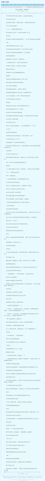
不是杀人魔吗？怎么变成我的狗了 (13, 476)
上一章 (19, 11)
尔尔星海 (7, 476)
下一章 (26, 11)
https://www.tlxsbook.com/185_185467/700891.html (23, 472)
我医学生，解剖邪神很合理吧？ (30, 476)
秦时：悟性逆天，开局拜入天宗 (38, 476)
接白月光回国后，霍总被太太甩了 (21, 476)
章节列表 (22, 11)
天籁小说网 (5, 2)
